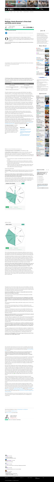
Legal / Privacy (30, 477)
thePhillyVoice (25, 409)
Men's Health (39, 57)
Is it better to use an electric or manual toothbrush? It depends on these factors (42, 90)
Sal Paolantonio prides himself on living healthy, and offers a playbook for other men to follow (43, 80)
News (20, 9)
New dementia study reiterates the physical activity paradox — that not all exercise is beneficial (42, 83)
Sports (41, 9)
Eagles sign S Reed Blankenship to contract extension (25, 129)
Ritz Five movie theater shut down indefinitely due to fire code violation (42, 39)
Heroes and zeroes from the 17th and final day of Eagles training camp (43, 33)
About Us (6, 477)
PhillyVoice (11, 9)
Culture (31, 9)
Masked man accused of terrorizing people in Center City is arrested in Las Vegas (43, 41)
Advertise (13, 477)
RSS (43, 477)
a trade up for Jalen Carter (18, 388)
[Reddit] (28, 27)
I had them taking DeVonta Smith (18, 389)
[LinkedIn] (27, 27)
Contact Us (22, 477)
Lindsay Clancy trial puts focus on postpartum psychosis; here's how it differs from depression (42, 86)
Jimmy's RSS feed (9, 412)
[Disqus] (19, 443)
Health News (39, 143)
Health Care (38, 152)
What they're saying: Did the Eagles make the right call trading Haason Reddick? (25, 132)
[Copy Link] (33, 27)
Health (26, 9)
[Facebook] (24, 27)
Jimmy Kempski (12, 26)
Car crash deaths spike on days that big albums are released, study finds (42, 84)
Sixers (18, 11)
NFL (9, 29)
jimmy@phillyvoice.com (13, 417)
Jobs (37, 67)
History (38, 62)
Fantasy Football (26, 11)
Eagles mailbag (18, 419)
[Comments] (30, 27)
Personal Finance (39, 124)
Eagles (11, 11)
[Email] (31, 27)
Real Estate (38, 105)
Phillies (21, 11)
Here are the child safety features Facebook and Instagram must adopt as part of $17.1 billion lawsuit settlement (42, 35)
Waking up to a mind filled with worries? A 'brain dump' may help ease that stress (43, 88)
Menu (6, 9)
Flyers (14, 11)
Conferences (39, 133)
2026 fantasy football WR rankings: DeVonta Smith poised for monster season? (42, 43)
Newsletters (31, 11)
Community (38, 138)
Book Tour (38, 100)
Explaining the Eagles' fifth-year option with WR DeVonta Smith (25, 135)
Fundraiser (38, 119)
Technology (39, 48)
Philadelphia (14, 419)
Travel (38, 110)
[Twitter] (25, 27)
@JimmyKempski (20, 409)
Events (36, 9)
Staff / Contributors (37, 478)
